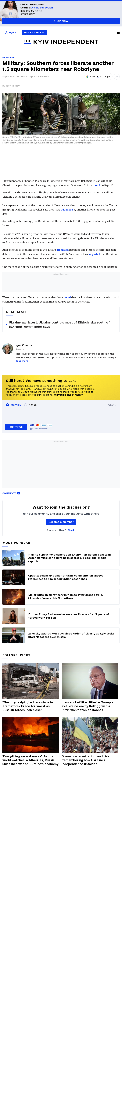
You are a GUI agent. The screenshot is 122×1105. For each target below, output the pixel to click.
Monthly (16, 404)
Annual (33, 404)
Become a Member (35, 32)
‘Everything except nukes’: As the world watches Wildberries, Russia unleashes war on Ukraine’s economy (30, 760)
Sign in (71, 530)
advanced (67, 209)
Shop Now (61, 21)
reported (94, 254)
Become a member (61, 521)
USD (111, 404)
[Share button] (117, 77)
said (97, 185)
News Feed (9, 57)
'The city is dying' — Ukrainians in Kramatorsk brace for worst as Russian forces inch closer (27, 706)
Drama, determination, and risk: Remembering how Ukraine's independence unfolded (86, 760)
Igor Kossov (13, 85)
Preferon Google (100, 76)
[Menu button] (118, 32)
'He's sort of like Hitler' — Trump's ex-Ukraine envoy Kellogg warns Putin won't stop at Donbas (87, 706)
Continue (16, 427)
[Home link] (61, 42)
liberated (63, 249)
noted (67, 297)
